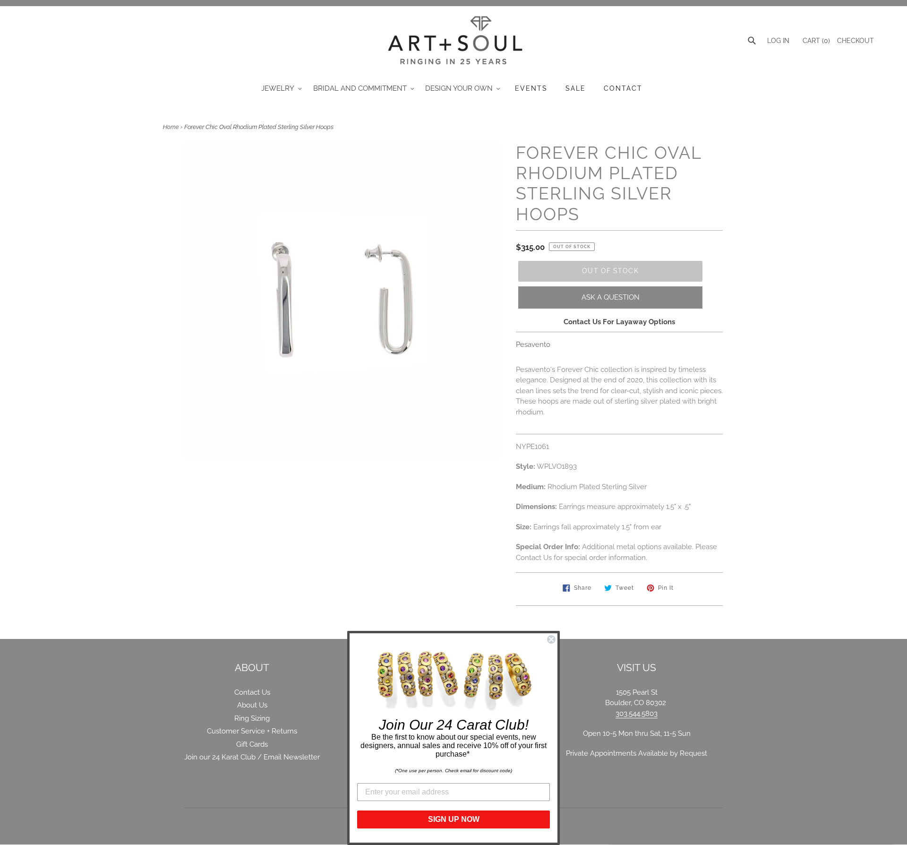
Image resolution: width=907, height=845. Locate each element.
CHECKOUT (855, 40)
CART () (815, 40)
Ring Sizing (252, 718)
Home (171, 127)
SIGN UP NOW (453, 819)
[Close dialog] (551, 639)
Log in (778, 40)
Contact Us (252, 692)
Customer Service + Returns (252, 731)
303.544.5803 (637, 713)
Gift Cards (252, 744)
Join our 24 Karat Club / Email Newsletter (252, 757)
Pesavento (533, 344)
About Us (252, 705)
